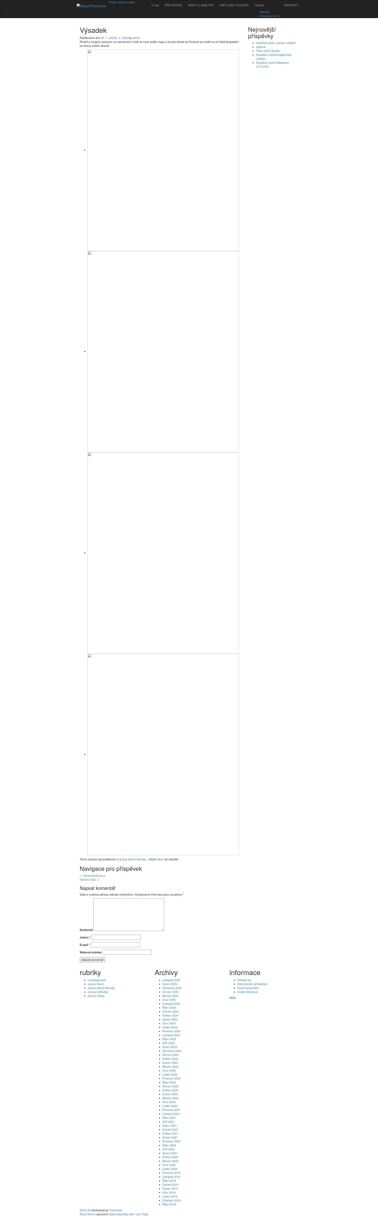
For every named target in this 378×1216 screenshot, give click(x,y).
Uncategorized (97, 980)
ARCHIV (264, 12)
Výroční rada (89, 879)
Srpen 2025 (169, 984)
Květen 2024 (170, 1015)
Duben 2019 (170, 1188)
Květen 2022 (170, 1090)
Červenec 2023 (172, 1051)
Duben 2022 (170, 1094)
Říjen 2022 (169, 1082)
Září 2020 (168, 1149)
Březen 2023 (170, 1066)
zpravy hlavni (96, 984)
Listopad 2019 (171, 1177)
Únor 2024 (169, 1023)
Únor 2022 (169, 1102)
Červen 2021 (170, 1129)
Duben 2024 (170, 1019)
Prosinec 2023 (171, 1031)
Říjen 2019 (169, 1181)
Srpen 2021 (169, 1125)
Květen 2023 (170, 1059)
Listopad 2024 (171, 1004)
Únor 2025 (169, 1000)
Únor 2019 (169, 1192)
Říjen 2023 (169, 1039)
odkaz (160, 859)
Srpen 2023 (169, 1047)
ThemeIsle (115, 1210)
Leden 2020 (169, 1169)
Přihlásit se (244, 980)
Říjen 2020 (169, 1145)
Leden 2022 (169, 1106)
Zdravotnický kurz (92, 875)
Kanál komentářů (247, 988)
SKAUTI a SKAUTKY (201, 5)
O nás (155, 5)
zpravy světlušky (98, 992)
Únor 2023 (169, 1070)
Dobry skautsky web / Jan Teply (128, 1214)
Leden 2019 (169, 1196)
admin (136, 38)
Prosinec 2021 (171, 1110)
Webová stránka (90, 952)
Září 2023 (168, 1043)
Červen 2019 (170, 1184)
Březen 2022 (170, 1098)
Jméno (85, 937)
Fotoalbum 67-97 (270, 16)
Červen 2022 (170, 1086)
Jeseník (261, 47)
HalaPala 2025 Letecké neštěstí (276, 43)
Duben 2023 (170, 1063)
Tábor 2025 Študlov (268, 51)
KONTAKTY (291, 5)
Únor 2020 (169, 1165)
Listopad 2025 (171, 980)
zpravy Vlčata (96, 996)
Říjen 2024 (169, 1007)
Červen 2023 (170, 1055)
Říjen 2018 (169, 1204)
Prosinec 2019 (171, 1173)
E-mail (85, 945)
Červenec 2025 (172, 988)
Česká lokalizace (247, 992)
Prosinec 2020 (171, 1141)
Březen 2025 (170, 996)
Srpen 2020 (169, 1153)
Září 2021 (168, 1122)
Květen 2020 (170, 1157)
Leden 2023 (169, 1074)
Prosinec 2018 (171, 1200)
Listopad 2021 (171, 1114)
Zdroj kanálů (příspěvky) (252, 984)
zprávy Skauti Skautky (132, 859)
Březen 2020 (170, 1161)
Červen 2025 (170, 992)
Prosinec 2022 (171, 1078)
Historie (259, 5)
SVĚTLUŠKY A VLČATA (234, 5)
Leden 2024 (169, 1027)
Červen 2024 (170, 1011)
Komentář (86, 930)
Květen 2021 (170, 1133)
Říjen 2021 (169, 1118)
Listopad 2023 (171, 1035)
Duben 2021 (170, 1137)
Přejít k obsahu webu (122, 2)
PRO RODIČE (173, 5)
